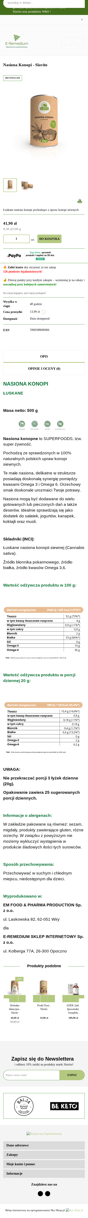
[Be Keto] (64, 1106)
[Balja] (23, 1106)
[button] (44, 1145)
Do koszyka (49, 239)
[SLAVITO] (80, 201)
